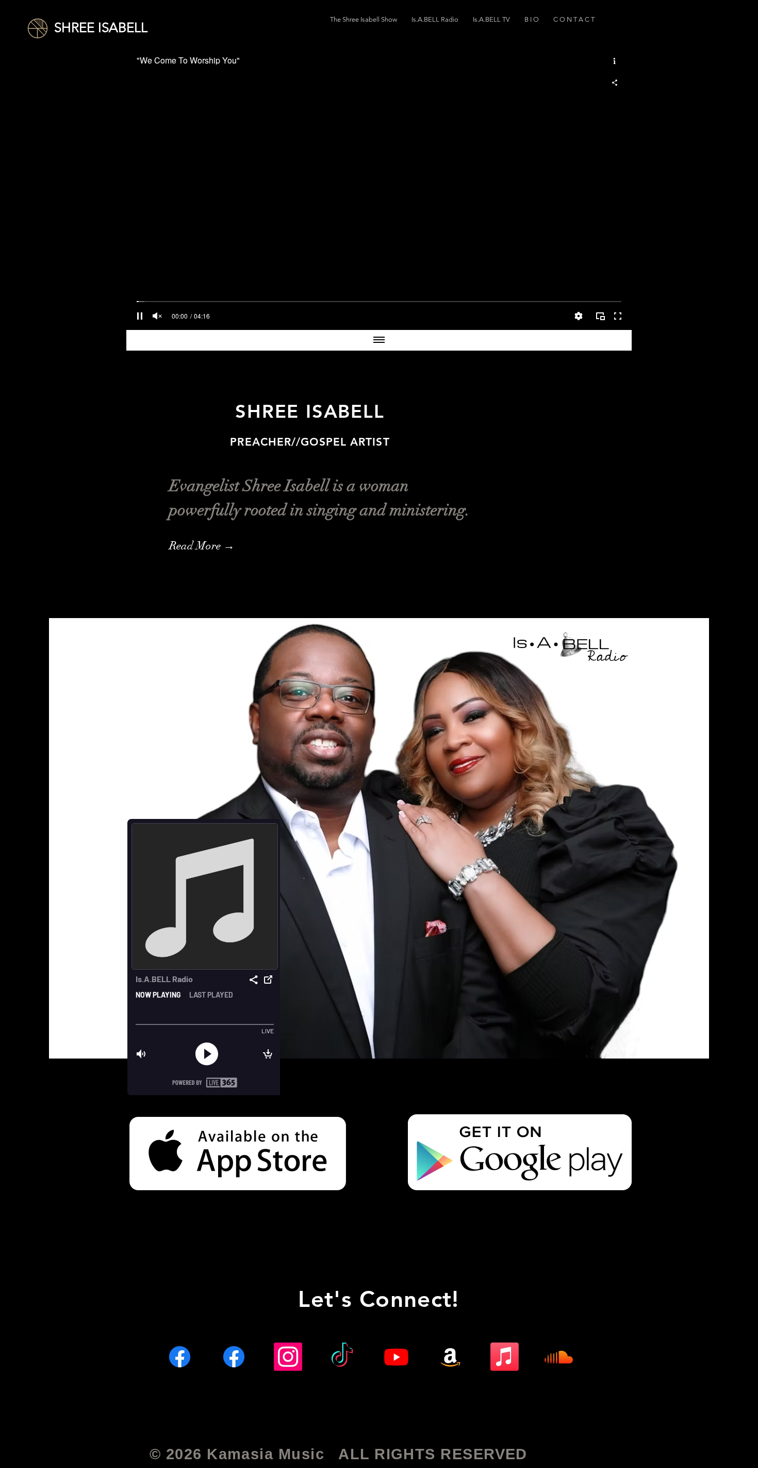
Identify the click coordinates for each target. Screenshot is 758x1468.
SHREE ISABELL (100, 28)
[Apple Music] (504, 1357)
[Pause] (139, 316)
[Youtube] (396, 1357)
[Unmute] (157, 316)
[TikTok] (342, 1357)
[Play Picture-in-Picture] (600, 316)
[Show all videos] (379, 340)
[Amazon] (450, 1357)
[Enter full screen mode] (617, 316)
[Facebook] (180, 1357)
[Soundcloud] (559, 1357)
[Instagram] (288, 1357)
